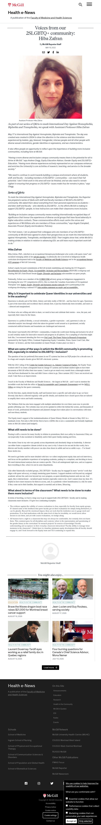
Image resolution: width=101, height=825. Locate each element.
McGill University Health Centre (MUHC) (71, 734)
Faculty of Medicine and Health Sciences (51, 18)
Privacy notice (50, 807)
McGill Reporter (59, 768)
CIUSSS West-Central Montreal (67, 746)
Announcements (59, 691)
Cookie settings (50, 815)
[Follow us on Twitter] (51, 783)
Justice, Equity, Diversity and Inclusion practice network (43, 285)
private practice (39, 257)
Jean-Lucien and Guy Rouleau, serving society (69, 608)
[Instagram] (39, 783)
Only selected (85, 821)
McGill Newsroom (60, 774)
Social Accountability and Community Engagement (58, 384)
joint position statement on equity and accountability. (58, 287)
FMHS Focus (58, 762)
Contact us (50, 821)
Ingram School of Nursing (19, 740)
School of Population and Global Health (26, 763)
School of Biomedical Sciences (22, 768)
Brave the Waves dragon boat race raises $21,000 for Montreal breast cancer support (28, 609)
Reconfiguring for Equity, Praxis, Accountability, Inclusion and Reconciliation (38, 271)
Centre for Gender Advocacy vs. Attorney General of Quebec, (53, 365)
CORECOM (44, 279)
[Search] (80, 5)
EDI (54, 713)
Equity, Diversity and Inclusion (49, 273)
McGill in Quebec (60, 709)
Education (13, 602)
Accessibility (50, 803)
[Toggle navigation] (89, 4)
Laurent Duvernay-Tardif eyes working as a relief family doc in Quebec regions (25, 652)
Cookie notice (50, 810)
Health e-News (21, 12)
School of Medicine (17, 734)
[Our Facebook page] (26, 783)
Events (56, 722)
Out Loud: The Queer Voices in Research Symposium (65, 337)
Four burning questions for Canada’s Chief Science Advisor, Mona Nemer (70, 652)
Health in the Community (30, 602)
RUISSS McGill (59, 751)
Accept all (71, 821)
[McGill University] (17, 5)
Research (57, 700)
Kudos (55, 718)
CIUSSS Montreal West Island (66, 740)
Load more (49, 667)
